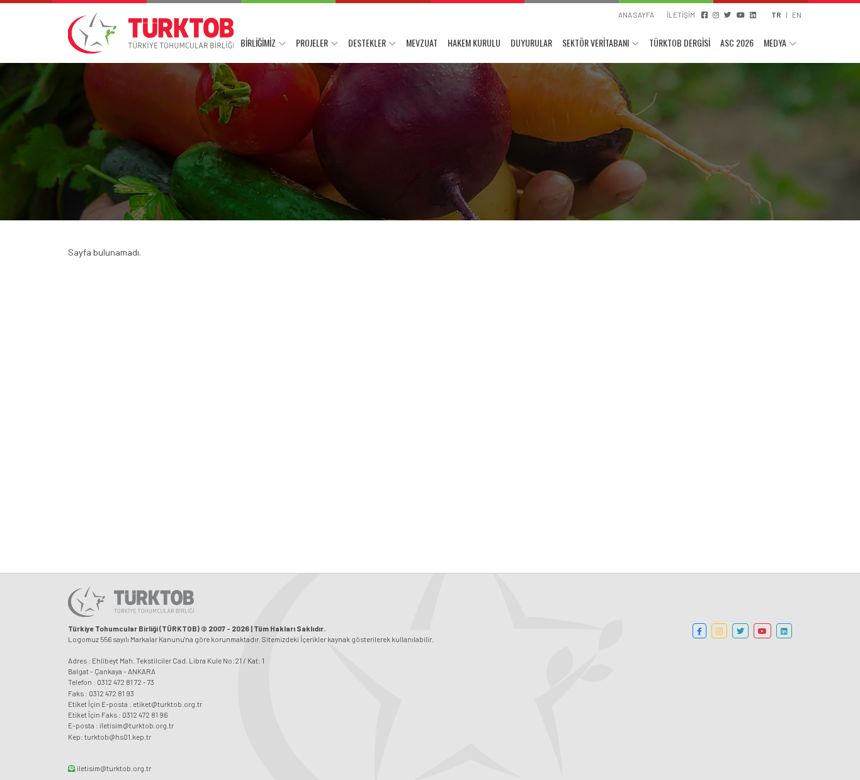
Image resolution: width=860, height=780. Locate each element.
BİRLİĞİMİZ (258, 42)
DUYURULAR (531, 42)
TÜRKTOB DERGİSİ (679, 42)
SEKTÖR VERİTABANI (595, 42)
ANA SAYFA (636, 14)
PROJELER (312, 42)
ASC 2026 (737, 42)
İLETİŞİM (681, 14)
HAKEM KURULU (474, 42)
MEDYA (775, 42)
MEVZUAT (422, 42)
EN (796, 14)
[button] (699, 630)
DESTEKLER (367, 42)
